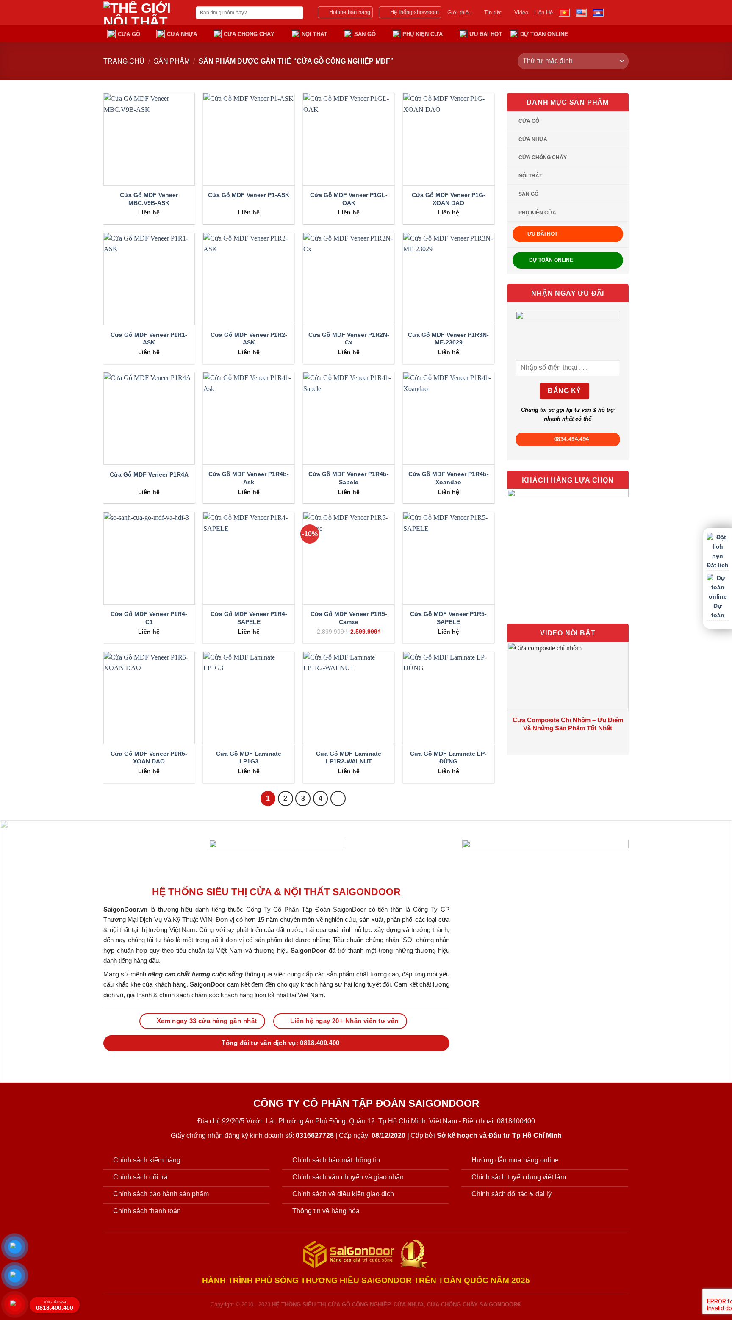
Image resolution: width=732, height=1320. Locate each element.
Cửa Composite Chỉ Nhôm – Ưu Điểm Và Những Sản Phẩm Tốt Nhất (568, 724)
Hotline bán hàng (349, 12)
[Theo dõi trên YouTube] (623, 13)
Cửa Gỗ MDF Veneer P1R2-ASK (249, 338)
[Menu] (623, 34)
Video (521, 12)
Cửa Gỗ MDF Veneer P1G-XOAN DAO (448, 198)
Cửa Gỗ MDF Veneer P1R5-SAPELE (448, 617)
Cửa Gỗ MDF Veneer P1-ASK (248, 194)
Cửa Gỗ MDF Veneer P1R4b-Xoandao (448, 478)
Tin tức (493, 12)
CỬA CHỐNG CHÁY (249, 34)
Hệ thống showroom (414, 12)
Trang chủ (123, 61)
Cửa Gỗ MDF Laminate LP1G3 (248, 757)
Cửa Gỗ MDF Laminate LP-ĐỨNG (448, 757)
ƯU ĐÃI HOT (485, 34)
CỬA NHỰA (182, 34)
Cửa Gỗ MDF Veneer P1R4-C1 (149, 617)
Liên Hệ (543, 12)
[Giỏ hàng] (606, 33)
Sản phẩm (172, 61)
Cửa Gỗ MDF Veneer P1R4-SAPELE (249, 617)
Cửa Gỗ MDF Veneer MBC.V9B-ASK (149, 198)
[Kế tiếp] (338, 798)
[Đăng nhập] (590, 33)
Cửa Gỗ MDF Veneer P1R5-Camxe (349, 617)
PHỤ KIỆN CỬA (422, 34)
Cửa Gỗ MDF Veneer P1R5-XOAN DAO (149, 757)
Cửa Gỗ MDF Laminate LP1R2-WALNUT (348, 757)
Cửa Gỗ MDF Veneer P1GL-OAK (349, 198)
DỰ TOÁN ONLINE (544, 34)
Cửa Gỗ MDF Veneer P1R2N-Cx (348, 338)
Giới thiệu (459, 12)
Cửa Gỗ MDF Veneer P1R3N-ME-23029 (448, 338)
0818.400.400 (54, 1306)
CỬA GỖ (129, 34)
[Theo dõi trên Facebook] (612, 13)
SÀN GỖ (365, 34)
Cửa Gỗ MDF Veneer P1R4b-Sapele (348, 478)
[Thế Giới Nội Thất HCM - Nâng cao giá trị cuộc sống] (143, 12)
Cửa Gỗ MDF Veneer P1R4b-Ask (248, 478)
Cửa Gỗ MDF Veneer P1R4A (149, 474)
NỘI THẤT (314, 34)
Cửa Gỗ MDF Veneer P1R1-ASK (149, 338)
